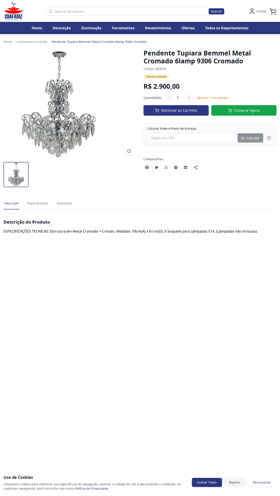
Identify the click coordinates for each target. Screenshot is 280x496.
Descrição (11, 203)
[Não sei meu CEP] (269, 138)
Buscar (216, 11)
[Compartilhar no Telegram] (175, 167)
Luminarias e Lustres (32, 42)
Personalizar (262, 482)
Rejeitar (234, 482)
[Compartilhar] (196, 167)
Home (8, 42)
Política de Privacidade (91, 488)
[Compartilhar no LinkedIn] (185, 167)
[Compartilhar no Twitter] (156, 167)
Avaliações (64, 203)
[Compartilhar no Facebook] (147, 167)
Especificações (37, 203)
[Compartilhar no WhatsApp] (166, 167)
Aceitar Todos (207, 482)
